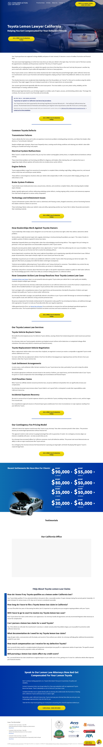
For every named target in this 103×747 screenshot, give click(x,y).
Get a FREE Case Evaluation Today (21, 39)
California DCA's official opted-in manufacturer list (73, 108)
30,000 (62, 503)
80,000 (62, 483)
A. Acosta (80, 507)
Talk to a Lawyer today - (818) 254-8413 (85, 4)
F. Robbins (58, 486)
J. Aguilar (57, 496)
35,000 (62, 492)
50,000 (85, 483)
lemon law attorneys (36, 306)
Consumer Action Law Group (20, 279)
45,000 (85, 503)
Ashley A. (80, 475)
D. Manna (80, 496)
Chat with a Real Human (89, 743)
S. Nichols (58, 475)
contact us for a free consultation (22, 110)
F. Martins (58, 507)
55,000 (85, 472)
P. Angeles (81, 486)
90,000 (62, 472)
